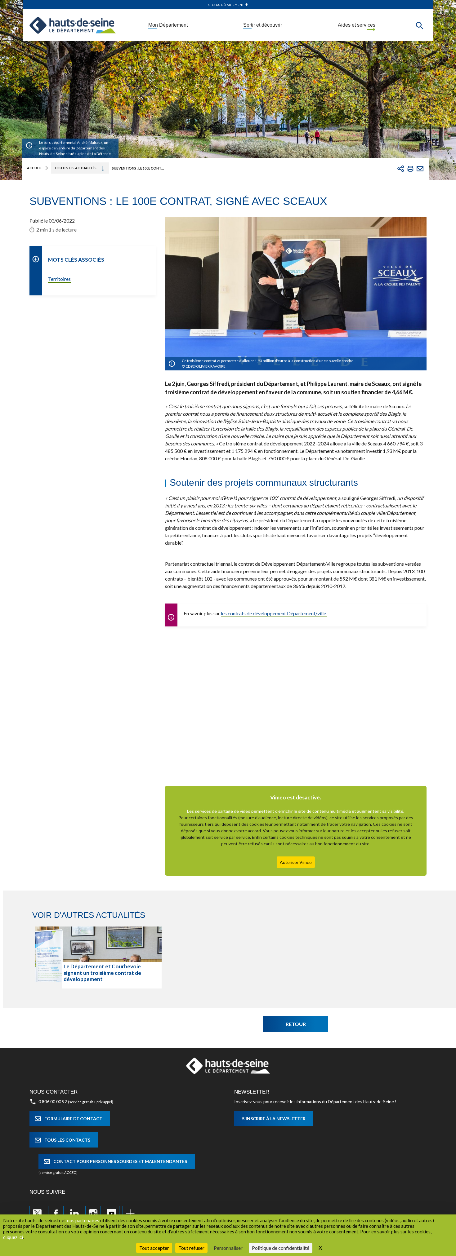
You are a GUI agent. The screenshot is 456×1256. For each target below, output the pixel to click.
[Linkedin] (74, 1213)
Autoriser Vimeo (296, 862)
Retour (296, 1024)
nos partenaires (83, 1220)
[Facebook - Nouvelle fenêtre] (56, 1213)
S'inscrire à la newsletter (274, 1118)
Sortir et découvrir (262, 25)
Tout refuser (191, 1248)
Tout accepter (154, 1248)
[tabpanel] (98, 957)
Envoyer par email (420, 169)
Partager (401, 169)
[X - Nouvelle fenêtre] (37, 1213)
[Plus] (130, 1213)
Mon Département (168, 25)
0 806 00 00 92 (52, 1101)
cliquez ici (13, 1237)
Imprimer (410, 169)
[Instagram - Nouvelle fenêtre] (93, 1213)
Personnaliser (228, 1248)
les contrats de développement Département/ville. (274, 613)
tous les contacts (67, 1140)
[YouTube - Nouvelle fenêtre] (111, 1213)
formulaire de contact (73, 1118)
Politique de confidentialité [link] (280, 1248)
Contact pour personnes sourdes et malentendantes (120, 1161)
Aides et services (356, 25)
